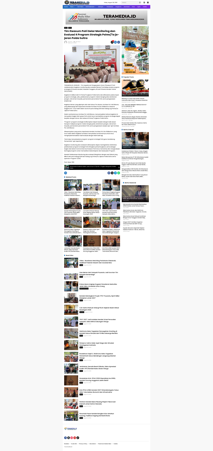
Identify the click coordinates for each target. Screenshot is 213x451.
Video (66, 189)
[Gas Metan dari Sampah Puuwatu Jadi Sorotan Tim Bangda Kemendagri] (92, 185)
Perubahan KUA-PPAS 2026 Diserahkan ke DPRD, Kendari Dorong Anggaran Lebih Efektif (91, 249)
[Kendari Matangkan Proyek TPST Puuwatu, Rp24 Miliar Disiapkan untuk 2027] (73, 203)
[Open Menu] (148, 2)
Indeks (116, 444)
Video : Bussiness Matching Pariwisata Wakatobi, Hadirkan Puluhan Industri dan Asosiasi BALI (72, 193)
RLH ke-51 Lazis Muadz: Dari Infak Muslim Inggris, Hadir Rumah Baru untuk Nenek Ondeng (134, 164)
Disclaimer (93, 444)
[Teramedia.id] (77, 2)
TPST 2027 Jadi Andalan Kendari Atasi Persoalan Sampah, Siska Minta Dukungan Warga (109, 212)
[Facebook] (108, 173)
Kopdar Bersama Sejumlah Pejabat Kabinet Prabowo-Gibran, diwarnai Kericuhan (133, 228)
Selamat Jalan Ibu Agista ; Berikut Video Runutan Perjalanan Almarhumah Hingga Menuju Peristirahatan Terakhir (134, 111)
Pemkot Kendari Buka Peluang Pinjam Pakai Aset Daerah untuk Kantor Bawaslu (97, 403)
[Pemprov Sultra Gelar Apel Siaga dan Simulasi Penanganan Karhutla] (92, 222)
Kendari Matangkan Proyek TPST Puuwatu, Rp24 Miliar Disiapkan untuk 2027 (72, 212)
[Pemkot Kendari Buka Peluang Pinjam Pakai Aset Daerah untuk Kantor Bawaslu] (71, 404)
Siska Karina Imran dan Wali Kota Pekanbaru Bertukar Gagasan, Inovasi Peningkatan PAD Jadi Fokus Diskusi (134, 211)
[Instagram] (71, 437)
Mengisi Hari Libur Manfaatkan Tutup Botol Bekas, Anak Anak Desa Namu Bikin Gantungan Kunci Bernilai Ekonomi (134, 175)
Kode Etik (74, 444)
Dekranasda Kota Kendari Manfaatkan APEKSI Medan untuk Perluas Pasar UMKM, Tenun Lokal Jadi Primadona (135, 205)
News (66, 27)
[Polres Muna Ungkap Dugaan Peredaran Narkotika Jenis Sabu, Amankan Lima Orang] (111, 185)
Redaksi (66, 444)
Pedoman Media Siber (104, 444)
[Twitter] (112, 173)
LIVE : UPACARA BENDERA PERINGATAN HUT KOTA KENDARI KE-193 (134, 105)
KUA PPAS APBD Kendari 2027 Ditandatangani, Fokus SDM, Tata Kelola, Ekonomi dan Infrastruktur (111, 249)
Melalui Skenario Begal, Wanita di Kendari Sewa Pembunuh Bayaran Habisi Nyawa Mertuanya (134, 117)
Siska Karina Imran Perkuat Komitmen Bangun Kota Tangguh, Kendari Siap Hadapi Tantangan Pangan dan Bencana (134, 217)
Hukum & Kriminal (108, 189)
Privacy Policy (83, 444)
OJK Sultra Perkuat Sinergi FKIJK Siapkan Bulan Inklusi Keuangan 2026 (91, 212)
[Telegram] (115, 173)
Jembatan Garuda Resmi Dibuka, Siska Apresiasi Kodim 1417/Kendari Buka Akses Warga (71, 249)
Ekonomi (86, 207)
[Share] (118, 42)
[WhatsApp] (118, 173)
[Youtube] (74, 437)
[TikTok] (77, 437)
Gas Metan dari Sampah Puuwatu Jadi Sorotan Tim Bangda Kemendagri (91, 193)
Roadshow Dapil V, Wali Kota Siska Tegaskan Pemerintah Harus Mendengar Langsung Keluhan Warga (111, 231)
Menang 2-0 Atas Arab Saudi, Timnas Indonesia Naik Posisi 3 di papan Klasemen (135, 99)
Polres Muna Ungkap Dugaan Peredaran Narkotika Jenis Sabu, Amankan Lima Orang (111, 193)
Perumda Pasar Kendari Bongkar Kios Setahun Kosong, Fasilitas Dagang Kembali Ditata (96, 415)
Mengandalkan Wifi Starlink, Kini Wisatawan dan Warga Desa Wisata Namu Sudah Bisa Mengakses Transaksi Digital (135, 169)
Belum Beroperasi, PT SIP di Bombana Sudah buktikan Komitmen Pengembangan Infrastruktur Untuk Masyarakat (135, 158)
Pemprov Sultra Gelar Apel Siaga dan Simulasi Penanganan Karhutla (91, 231)
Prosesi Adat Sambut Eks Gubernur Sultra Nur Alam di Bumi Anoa (134, 123)
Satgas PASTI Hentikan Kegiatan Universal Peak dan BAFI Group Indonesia (132, 223)
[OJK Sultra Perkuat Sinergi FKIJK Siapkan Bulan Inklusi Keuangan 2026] (92, 203)
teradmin (70, 41)
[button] (140, 2)
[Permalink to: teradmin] (66, 42)
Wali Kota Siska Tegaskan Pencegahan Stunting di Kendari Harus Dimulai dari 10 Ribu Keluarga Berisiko (73, 231)
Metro (70, 27)
